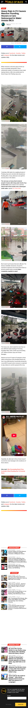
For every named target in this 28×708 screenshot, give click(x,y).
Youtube (18, 53)
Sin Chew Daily (18, 43)
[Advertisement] (14, 530)
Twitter (23, 53)
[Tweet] (20, 46)
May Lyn (9, 24)
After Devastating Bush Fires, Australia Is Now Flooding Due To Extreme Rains (13, 471)
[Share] (7, 46)
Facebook (25, 43)
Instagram (7, 55)
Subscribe (20, 704)
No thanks (8, 704)
